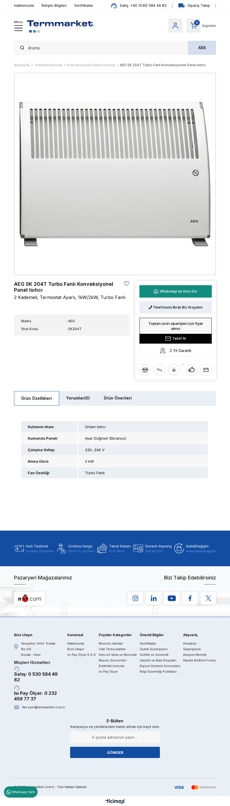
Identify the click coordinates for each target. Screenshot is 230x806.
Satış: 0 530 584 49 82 (36, 671)
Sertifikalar (83, 5)
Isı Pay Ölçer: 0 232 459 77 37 (35, 696)
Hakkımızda (24, 5)
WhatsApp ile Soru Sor (178, 291)
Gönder (115, 752)
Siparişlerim (192, 649)
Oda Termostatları (112, 649)
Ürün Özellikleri (36, 398)
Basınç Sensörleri (113, 660)
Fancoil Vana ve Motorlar (118, 655)
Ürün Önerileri (118, 398)
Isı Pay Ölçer (108, 671)
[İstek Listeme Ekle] (145, 370)
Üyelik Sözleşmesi (154, 649)
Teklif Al (179, 338)
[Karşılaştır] (159, 370)
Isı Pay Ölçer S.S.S (81, 655)
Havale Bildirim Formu (199, 660)
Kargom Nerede (195, 655)
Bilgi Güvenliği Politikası (158, 671)
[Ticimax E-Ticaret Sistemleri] (115, 802)
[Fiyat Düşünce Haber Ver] (174, 370)
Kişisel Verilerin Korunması (160, 666)
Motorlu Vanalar (111, 643)
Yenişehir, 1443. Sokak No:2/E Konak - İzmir (38, 649)
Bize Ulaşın (75, 649)
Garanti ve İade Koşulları (158, 660)
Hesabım (189, 643)
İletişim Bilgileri (54, 5)
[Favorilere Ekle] (127, 283)
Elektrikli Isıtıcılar (112, 666)
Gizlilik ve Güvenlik (154, 655)
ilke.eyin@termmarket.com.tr (43, 707)
